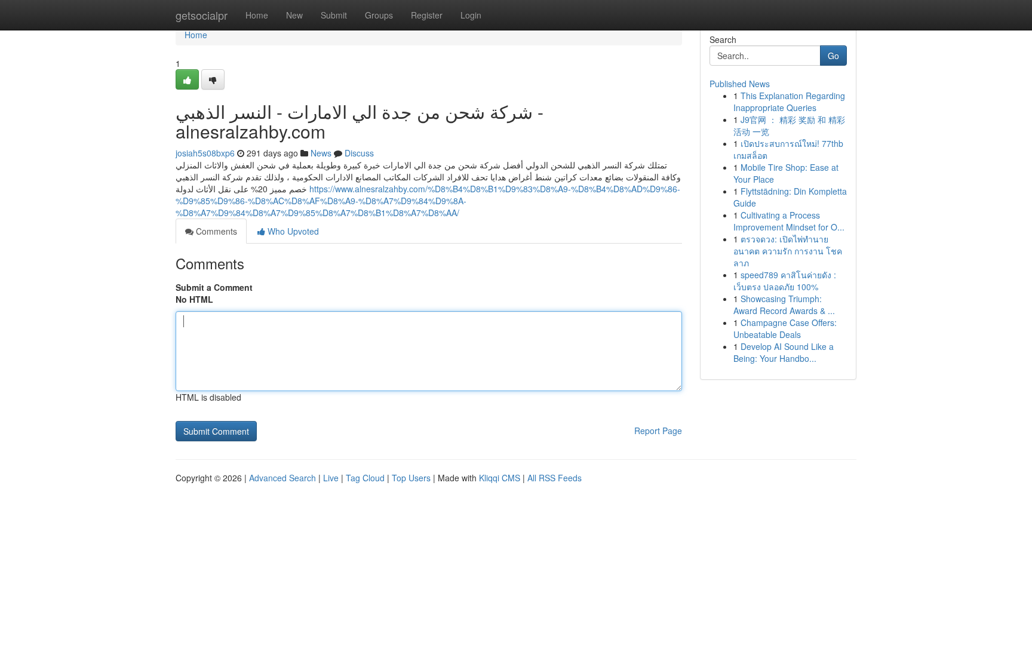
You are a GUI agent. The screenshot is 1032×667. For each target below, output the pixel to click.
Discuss (359, 153)
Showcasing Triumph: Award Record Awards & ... (784, 304)
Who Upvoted (292, 231)
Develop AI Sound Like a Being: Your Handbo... (783, 352)
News (321, 153)
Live (331, 478)
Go (833, 56)
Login (470, 15)
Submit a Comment (214, 287)
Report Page (658, 431)
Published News (740, 84)
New (294, 15)
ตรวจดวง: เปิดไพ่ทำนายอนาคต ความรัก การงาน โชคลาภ (787, 251)
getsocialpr (202, 15)
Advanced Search (282, 478)
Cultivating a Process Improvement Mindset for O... (788, 221)
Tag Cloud (365, 478)
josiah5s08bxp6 (205, 153)
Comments (215, 231)
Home (256, 15)
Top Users (411, 478)
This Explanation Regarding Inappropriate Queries (789, 101)
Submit (334, 15)
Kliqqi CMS (499, 478)
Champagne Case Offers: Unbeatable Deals (785, 328)
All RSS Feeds (554, 478)
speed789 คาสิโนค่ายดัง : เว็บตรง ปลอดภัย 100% (784, 281)
